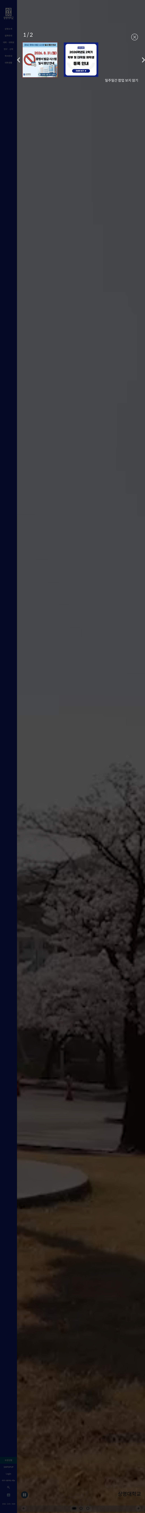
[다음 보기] (143, 59)
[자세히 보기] (40, 59)
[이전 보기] (18, 59)
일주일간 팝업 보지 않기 (121, 80)
